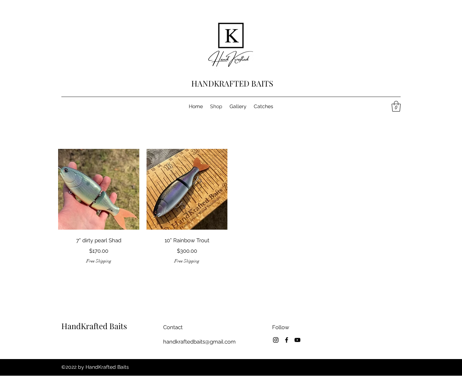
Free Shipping (98, 261)
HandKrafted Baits (94, 325)
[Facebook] (286, 340)
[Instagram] (275, 340)
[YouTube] (297, 340)
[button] (396, 106)
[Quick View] (98, 189)
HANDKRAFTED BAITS (232, 83)
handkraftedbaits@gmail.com (199, 342)
